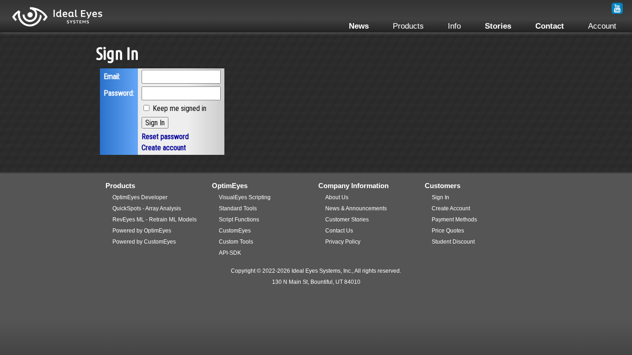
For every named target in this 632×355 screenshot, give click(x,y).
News (359, 26)
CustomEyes (235, 230)
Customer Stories (347, 219)
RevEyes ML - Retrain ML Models (154, 219)
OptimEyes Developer (139, 197)
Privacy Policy (342, 242)
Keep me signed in (179, 108)
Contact (549, 26)
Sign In (440, 197)
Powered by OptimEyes (141, 230)
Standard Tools (238, 208)
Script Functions (239, 219)
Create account (164, 147)
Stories (498, 26)
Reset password (165, 136)
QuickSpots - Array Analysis (146, 208)
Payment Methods (454, 219)
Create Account (451, 208)
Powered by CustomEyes (144, 242)
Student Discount (453, 242)
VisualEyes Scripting (245, 197)
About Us (336, 197)
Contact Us (339, 230)
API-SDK (230, 253)
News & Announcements (356, 208)
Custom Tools (236, 242)
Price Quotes (448, 230)
